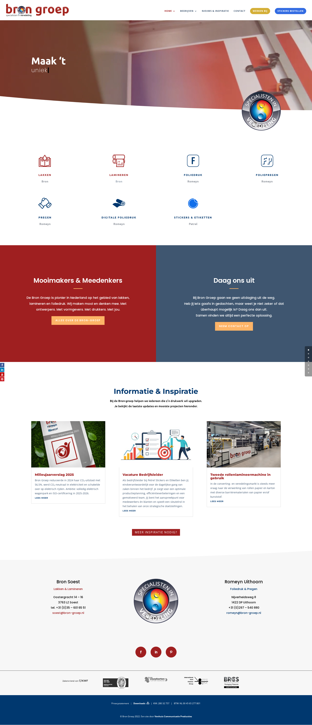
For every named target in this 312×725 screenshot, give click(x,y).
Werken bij (260, 10)
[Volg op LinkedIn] (156, 652)
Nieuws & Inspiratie (215, 11)
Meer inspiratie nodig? (156, 532)
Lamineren (118, 175)
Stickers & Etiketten (193, 217)
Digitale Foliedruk (118, 217)
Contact (239, 11)
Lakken (44, 175)
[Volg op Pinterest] (171, 652)
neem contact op (234, 326)
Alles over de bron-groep (78, 320)
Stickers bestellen (291, 10)
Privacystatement (120, 703)
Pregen (44, 217)
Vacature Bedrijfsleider (143, 475)
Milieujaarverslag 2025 (54, 475)
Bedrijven (187, 11)
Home (168, 11)
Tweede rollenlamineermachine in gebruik (240, 476)
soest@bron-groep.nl (68, 613)
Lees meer (41, 498)
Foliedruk (193, 175)
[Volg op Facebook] (140, 652)
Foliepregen (267, 175)
